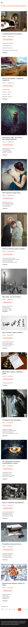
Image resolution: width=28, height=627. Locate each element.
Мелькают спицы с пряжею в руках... (12, 372)
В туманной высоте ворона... (12, 34)
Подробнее (4, 52)
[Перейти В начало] (2, 609)
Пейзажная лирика (7, 302)
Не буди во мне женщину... (12, 420)
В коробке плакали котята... (12, 544)
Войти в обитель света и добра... (14, 249)
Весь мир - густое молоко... (11, 297)
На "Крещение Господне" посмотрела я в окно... (11, 462)
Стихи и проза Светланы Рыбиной (13, 6)
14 (25, 609)
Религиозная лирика (7, 254)
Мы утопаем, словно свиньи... (13, 332)
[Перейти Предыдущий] (5, 609)
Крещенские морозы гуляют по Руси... (13, 584)
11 (16, 609)
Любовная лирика (7, 425)
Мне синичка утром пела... (11, 193)
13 (22, 609)
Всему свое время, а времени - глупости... (13, 79)
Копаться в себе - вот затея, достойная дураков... (12, 138)
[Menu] (2, 2)
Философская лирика (8, 39)
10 (14, 609)
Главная (4, 36)
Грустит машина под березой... (13, 502)
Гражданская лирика (7, 338)
